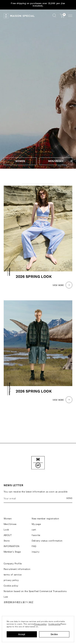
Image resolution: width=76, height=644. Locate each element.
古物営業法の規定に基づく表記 (18, 602)
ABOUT (8, 535)
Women (8, 519)
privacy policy (11, 580)
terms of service (12, 575)
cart (34, 530)
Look (6, 530)
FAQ (34, 546)
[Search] (54, 16)
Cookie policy (11, 586)
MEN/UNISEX (55, 161)
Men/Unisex (10, 524)
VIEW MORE (58, 285)
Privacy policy (40, 624)
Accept (21, 634)
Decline (54, 634)
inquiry (35, 552)
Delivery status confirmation (47, 541)
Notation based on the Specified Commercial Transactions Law (35, 594)
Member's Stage (12, 552)
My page (36, 524)
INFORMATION (12, 546)
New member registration (45, 519)
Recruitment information (17, 569)
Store (6, 541)
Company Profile (13, 564)
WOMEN (20, 161)
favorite (36, 535)
